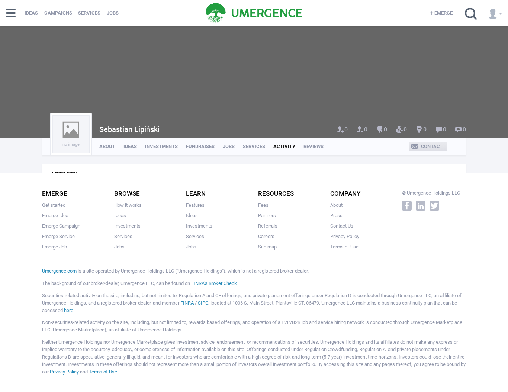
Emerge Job (54, 247)
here (68, 310)
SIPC (203, 303)
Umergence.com (59, 271)
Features (195, 205)
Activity (284, 146)
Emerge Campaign (61, 226)
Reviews (313, 146)
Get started (53, 205)
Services (89, 13)
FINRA (187, 303)
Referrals (267, 226)
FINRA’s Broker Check (214, 283)
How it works (128, 205)
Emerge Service (58, 236)
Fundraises (200, 146)
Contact (432, 146)
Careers (266, 236)
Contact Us (341, 226)
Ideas (31, 13)
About (107, 146)
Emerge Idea (55, 215)
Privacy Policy (344, 236)
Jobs (113, 13)
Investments (161, 146)
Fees (263, 205)
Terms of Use (344, 247)
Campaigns (58, 13)
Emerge (443, 13)
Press (336, 215)
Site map (267, 247)
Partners (267, 215)
